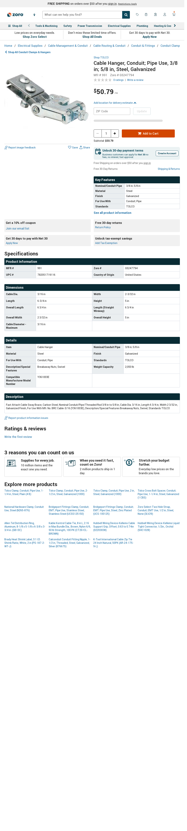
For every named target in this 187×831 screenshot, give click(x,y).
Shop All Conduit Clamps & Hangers (29, 52)
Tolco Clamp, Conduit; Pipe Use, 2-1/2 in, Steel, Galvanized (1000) (68, 492)
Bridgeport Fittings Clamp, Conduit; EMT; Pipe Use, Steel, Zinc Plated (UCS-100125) (113, 510)
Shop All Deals (92, 37)
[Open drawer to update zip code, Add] (34, 14)
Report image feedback (22, 147)
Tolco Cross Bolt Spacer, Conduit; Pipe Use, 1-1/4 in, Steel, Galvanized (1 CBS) (158, 494)
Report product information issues (28, 418)
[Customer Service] (155, 14)
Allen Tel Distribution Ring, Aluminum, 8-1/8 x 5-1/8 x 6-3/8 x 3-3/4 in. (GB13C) (24, 526)
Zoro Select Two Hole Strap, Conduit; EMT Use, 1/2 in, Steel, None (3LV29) (156, 510)
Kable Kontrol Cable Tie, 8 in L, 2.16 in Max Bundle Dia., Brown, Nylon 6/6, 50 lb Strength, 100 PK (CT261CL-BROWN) (70, 528)
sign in (112, 3)
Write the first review (18, 437)
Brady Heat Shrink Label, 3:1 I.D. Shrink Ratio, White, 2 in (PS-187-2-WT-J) (24, 543)
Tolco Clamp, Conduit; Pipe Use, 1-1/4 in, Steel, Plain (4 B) (23, 492)
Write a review (135, 80)
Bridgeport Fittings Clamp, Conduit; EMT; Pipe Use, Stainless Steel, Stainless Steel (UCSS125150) (69, 510)
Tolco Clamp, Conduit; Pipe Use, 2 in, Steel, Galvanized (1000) (114, 492)
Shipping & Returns (169, 169)
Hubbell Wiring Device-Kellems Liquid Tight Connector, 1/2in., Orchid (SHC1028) (159, 526)
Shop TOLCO (101, 57)
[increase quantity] (115, 133)
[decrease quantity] (98, 133)
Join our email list (17, 228)
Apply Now (150, 37)
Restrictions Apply (127, 3)
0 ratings (118, 80)
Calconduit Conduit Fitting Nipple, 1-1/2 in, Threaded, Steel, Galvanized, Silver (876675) (69, 543)
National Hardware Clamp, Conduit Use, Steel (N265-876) (24, 508)
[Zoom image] (47, 99)
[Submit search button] (126, 15)
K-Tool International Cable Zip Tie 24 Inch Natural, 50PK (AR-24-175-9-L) (113, 543)
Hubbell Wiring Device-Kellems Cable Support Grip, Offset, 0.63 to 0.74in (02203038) (114, 526)
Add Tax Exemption (106, 243)
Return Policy (103, 227)
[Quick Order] (146, 14)
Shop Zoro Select (35, 37)
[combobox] (86, 15)
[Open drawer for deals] (137, 14)
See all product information (112, 213)
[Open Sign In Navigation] (164, 14)
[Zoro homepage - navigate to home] (15, 14)
